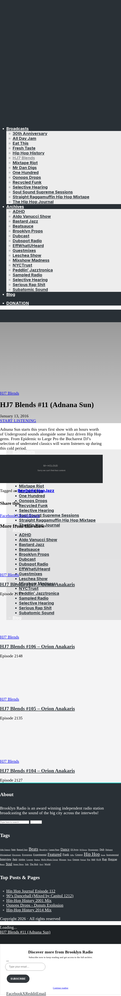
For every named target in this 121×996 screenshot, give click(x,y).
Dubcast (21, 235)
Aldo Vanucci (5, 850)
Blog (10, 294)
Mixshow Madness (31, 260)
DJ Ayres (74, 849)
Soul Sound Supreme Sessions (43, 191)
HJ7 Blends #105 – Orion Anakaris (37, 708)
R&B (93, 860)
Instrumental (112, 854)
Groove (79, 854)
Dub (102, 849)
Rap (104, 859)
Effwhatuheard (5, 855)
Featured (54, 854)
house (103, 855)
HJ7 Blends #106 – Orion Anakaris (37, 646)
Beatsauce (23, 226)
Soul (9, 864)
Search (36, 822)
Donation (17, 303)
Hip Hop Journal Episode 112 (30, 891)
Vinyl (41, 864)
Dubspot (109, 850)
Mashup (37, 860)
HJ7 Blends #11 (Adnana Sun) (25, 932)
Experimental (39, 854)
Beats (23, 490)
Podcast (83, 860)
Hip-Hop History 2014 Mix (29, 910)
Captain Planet (54, 850)
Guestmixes (24, 250)
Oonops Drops (27, 177)
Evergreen (27, 854)
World (47, 864)
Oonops (75, 859)
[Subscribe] (7, 961)
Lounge (29, 859)
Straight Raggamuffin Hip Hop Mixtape (51, 196)
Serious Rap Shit (29, 284)
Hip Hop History (28, 152)
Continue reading (60, 988)
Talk (27, 864)
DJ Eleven (83, 850)
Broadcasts (17, 128)
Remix (2, 864)
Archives (15, 206)
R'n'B (98, 860)
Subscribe (18, 978)
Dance (64, 849)
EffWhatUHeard (28, 245)
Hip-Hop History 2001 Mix (29, 900)
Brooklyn (43, 850)
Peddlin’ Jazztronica (33, 269)
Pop (88, 859)
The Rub (34, 864)
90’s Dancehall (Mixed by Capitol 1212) (39, 895)
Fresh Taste (24, 148)
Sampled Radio (27, 274)
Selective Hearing (30, 187)
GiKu (72, 855)
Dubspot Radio (27, 240)
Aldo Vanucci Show (32, 216)
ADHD (19, 211)
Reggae (112, 859)
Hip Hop (37, 490)
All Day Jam (24, 138)
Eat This (21, 143)
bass (13, 849)
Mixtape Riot (25, 162)
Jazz (49, 490)
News (69, 860)
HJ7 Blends (24, 157)
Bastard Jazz (25, 221)
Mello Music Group (49, 859)
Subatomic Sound (30, 289)
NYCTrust (22, 265)
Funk (66, 854)
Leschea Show (27, 255)
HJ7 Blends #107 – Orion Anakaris (37, 584)
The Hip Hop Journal (33, 201)
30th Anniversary (30, 133)
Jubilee (21, 859)
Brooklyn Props (28, 230)
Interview (5, 859)
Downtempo (93, 850)
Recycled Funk (27, 182)
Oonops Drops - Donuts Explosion (34, 905)
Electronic (16, 855)
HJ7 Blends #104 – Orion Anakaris (37, 770)
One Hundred (26, 172)
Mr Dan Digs (25, 167)
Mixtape (62, 860)
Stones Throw (18, 864)
